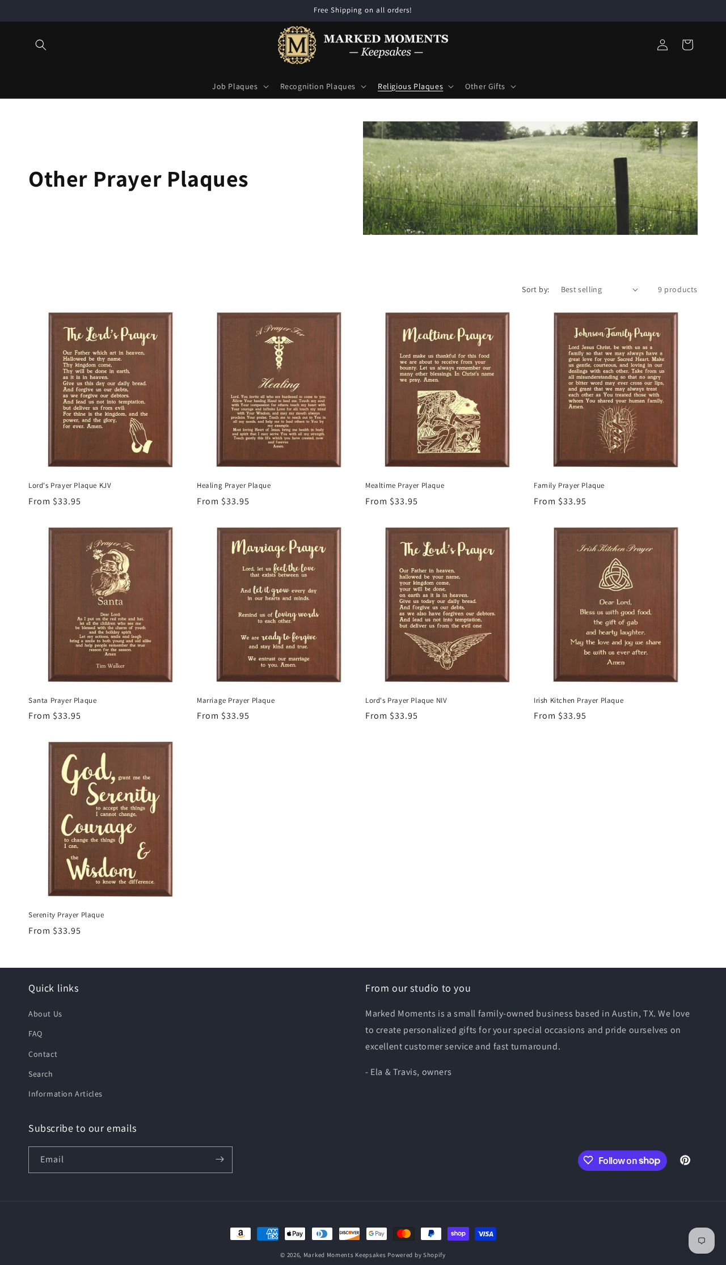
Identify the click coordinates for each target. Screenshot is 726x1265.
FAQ (35, 1034)
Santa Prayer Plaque (62, 700)
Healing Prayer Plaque (234, 485)
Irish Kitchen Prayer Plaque (578, 700)
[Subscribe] (219, 1159)
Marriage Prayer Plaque (236, 700)
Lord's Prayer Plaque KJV (69, 485)
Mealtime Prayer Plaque (404, 485)
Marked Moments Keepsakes (344, 1255)
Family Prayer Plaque (569, 485)
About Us (45, 1014)
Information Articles (65, 1094)
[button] (40, 44)
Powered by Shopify (416, 1255)
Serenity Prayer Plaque (66, 915)
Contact (42, 1054)
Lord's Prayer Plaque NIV (406, 700)
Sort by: (535, 289)
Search (40, 1074)
